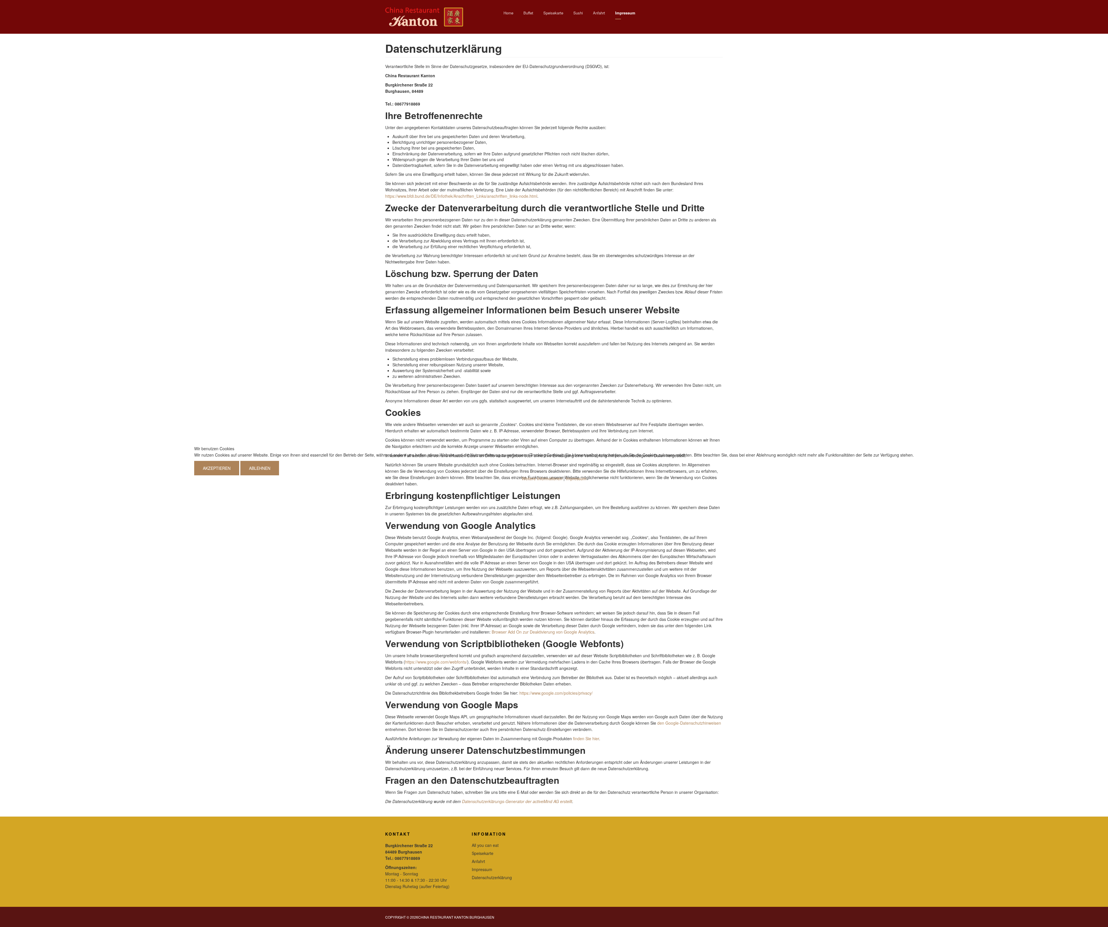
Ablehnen (259, 468)
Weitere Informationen (542, 478)
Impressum (576, 478)
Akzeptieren (217, 468)
